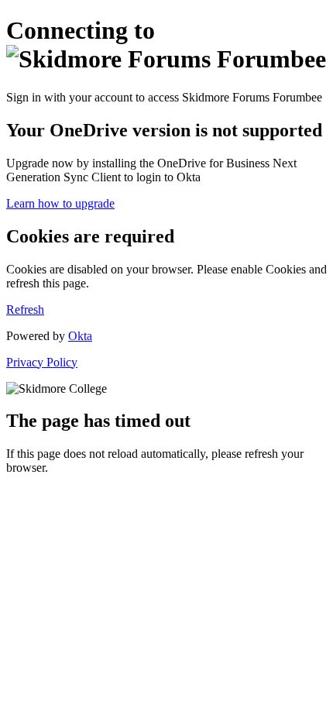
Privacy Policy (41, 362)
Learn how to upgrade (60, 203)
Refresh (25, 309)
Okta (80, 335)
